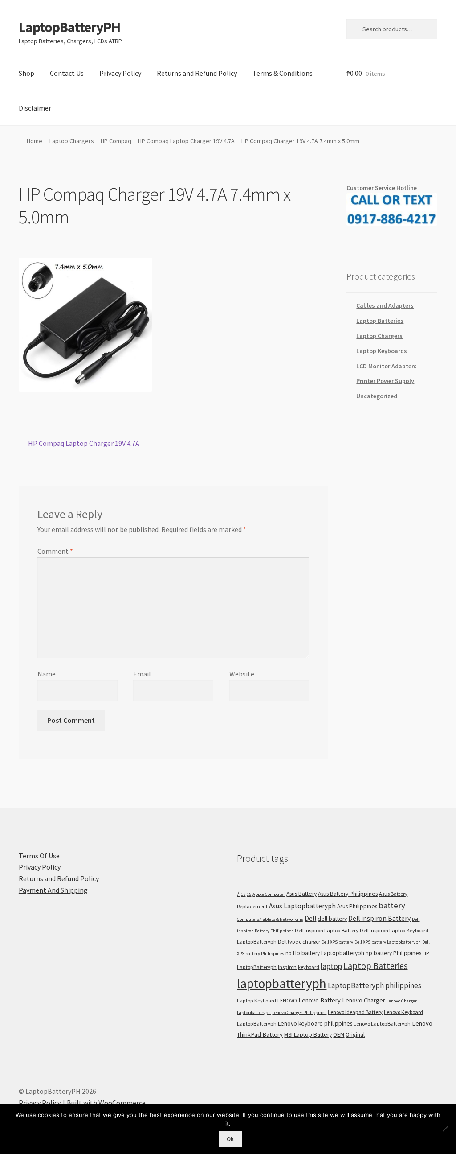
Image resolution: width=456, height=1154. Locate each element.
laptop (331, 966)
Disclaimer (35, 107)
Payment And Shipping (53, 890)
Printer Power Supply (385, 381)
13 (243, 894)
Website (241, 673)
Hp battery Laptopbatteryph (328, 953)
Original (355, 1035)
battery (392, 905)
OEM (338, 1035)
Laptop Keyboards (381, 351)
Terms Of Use (39, 855)
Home (34, 141)
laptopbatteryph (281, 983)
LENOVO (287, 1000)
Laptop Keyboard (256, 1000)
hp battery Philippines (393, 953)
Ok (230, 1139)
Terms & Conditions (282, 73)
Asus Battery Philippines (348, 894)
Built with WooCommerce (106, 1102)
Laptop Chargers (71, 141)
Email (142, 673)
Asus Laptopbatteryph (302, 906)
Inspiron (287, 967)
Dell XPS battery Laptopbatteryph (387, 942)
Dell (310, 918)
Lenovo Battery (319, 1000)
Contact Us (67, 73)
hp (288, 953)
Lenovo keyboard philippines (315, 1023)
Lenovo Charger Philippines (299, 1012)
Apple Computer (268, 894)
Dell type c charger (299, 941)
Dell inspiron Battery (379, 918)
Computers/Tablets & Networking (270, 919)
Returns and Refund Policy (197, 73)
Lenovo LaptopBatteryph (382, 1023)
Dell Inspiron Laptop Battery (326, 930)
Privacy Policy (120, 73)
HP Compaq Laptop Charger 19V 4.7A (186, 141)
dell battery (332, 919)
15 (249, 894)
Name (46, 673)
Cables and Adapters (385, 305)
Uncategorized (376, 396)
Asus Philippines (357, 906)
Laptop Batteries (379, 321)
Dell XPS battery (337, 942)
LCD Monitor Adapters (386, 366)
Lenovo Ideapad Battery (355, 1012)
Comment (55, 551)
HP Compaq (116, 141)
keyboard (308, 967)
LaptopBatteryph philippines (374, 985)
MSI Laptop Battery (308, 1035)
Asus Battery (301, 894)
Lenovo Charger (363, 1000)
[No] (444, 1128)
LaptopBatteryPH (69, 27)
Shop (26, 73)
